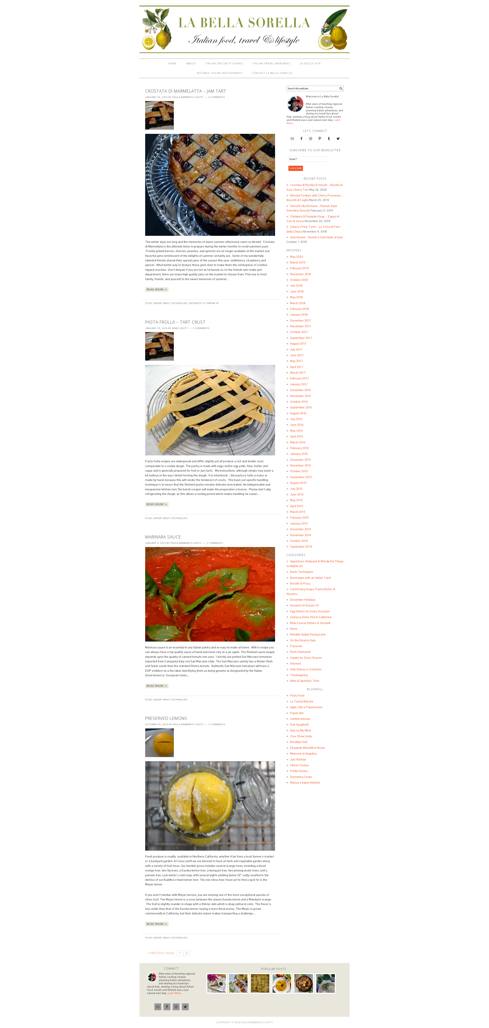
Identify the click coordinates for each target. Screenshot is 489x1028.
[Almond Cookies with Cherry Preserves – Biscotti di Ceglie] (238, 983)
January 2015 (299, 523)
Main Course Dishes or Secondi (310, 623)
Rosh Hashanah (300, 652)
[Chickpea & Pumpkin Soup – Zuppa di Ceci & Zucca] (282, 983)
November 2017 (300, 326)
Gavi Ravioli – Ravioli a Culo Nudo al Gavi (316, 237)
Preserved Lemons (166, 718)
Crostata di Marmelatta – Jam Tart (185, 91)
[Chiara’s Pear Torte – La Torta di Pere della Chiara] (303, 983)
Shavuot (295, 663)
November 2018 (300, 274)
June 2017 (297, 355)
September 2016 (301, 407)
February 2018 (299, 309)
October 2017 (299, 332)
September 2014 (301, 546)
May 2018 (296, 297)
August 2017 (298, 343)
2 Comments (216, 97)
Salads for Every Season (306, 657)
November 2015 (300, 465)
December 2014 (300, 529)
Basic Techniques (175, 303)
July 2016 (296, 419)
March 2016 (297, 442)
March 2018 (297, 303)
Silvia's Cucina (299, 765)
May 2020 (296, 257)
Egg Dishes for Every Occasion (310, 611)
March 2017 (297, 372)
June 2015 (297, 494)
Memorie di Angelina (303, 753)
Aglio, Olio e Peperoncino (306, 707)
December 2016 (300, 390)
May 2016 (296, 430)
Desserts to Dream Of (204, 303)
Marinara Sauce (163, 537)
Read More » (157, 289)
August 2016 (298, 413)
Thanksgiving (299, 675)
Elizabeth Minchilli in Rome (307, 748)
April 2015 (296, 506)
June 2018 (297, 291)
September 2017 (301, 338)
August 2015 (298, 483)
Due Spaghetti (299, 724)
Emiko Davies (299, 771)
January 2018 (299, 314)
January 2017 (299, 384)
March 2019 (297, 262)
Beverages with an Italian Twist (310, 577)
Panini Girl (297, 713)
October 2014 (299, 541)
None (293, 628)
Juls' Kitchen (298, 759)
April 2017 (296, 367)
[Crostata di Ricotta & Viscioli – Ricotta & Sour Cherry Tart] (216, 983)
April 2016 (296, 436)
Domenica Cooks (301, 777)
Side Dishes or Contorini (305, 669)
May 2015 (296, 500)
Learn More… (175, 993)
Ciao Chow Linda (301, 736)
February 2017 (299, 378)
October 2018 (299, 280)
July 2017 (296, 349)
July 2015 (296, 489)
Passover (296, 646)
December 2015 (300, 459)
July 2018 (296, 285)
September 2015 (301, 477)
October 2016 (299, 401)
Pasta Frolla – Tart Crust (175, 322)
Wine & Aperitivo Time (304, 681)
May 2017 (296, 361)
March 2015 (297, 512)
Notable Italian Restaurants (308, 634)
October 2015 (299, 471)
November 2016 (300, 396)
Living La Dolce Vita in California (310, 617)
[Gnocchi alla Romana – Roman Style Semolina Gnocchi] (260, 983)
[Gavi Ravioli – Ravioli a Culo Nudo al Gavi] (325, 983)
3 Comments (201, 328)
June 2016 (297, 425)
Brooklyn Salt (299, 742)
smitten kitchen (300, 719)
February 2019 (299, 268)
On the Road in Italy (303, 640)
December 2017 (300, 320)
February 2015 (299, 517)
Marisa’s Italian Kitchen (305, 782)
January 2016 (299, 454)
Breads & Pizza (300, 583)
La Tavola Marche (301, 701)
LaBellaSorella (244, 27)
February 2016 (299, 448)
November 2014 (300, 535)
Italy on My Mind (300, 730)
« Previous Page (160, 953)
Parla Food (297, 695)
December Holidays (303, 599)
